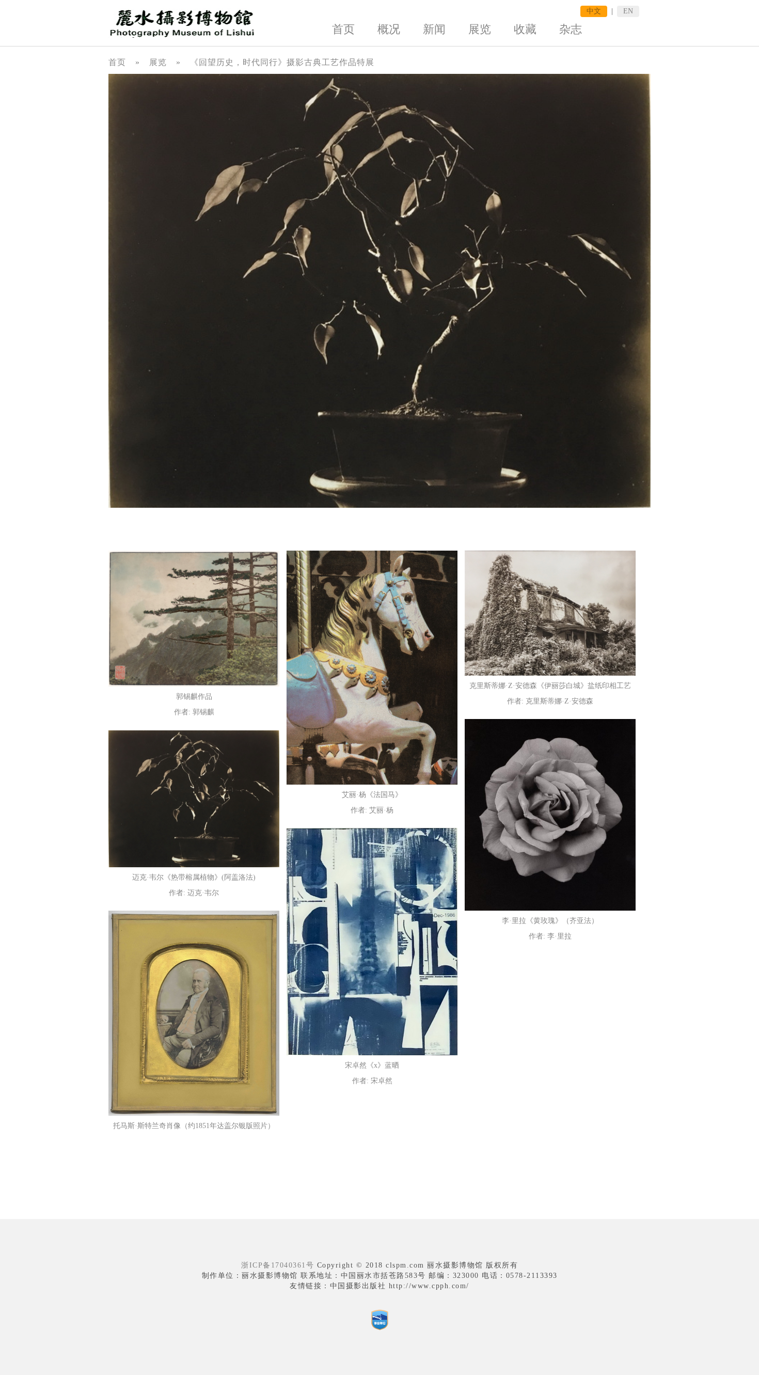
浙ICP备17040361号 (277, 1265)
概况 (388, 29)
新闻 (434, 29)
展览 (479, 29)
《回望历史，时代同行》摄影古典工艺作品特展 (282, 62)
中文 (594, 11)
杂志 (570, 29)
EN (628, 11)
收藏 (525, 29)
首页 (343, 29)
